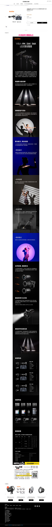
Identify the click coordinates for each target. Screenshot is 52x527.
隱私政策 (17, 505)
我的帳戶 (11, 505)
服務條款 (20, 505)
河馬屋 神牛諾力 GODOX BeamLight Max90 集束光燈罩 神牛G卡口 (31, 497)
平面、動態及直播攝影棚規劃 (28, 3)
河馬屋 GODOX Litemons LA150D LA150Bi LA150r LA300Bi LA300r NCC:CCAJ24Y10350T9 (10, 497)
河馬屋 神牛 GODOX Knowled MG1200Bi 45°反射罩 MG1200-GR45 (41, 497)
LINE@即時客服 (36, 3)
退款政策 (14, 505)
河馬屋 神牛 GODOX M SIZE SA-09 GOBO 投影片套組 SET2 (21, 497)
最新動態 (21, 3)
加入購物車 (31, 22)
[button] (24, 16)
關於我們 (8, 505)
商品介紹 (26, 30)
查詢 (5, 505)
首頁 (14, 3)
